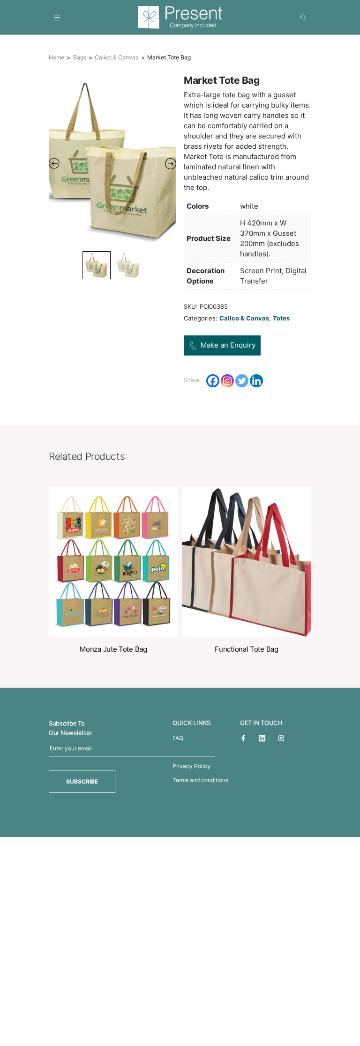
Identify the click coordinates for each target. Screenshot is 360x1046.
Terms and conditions (200, 780)
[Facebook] (212, 380)
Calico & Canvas (116, 57)
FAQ (177, 737)
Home (56, 57)
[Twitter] (241, 380)
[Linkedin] (256, 380)
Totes (281, 318)
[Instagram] (227, 380)
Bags (79, 57)
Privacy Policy (191, 766)
